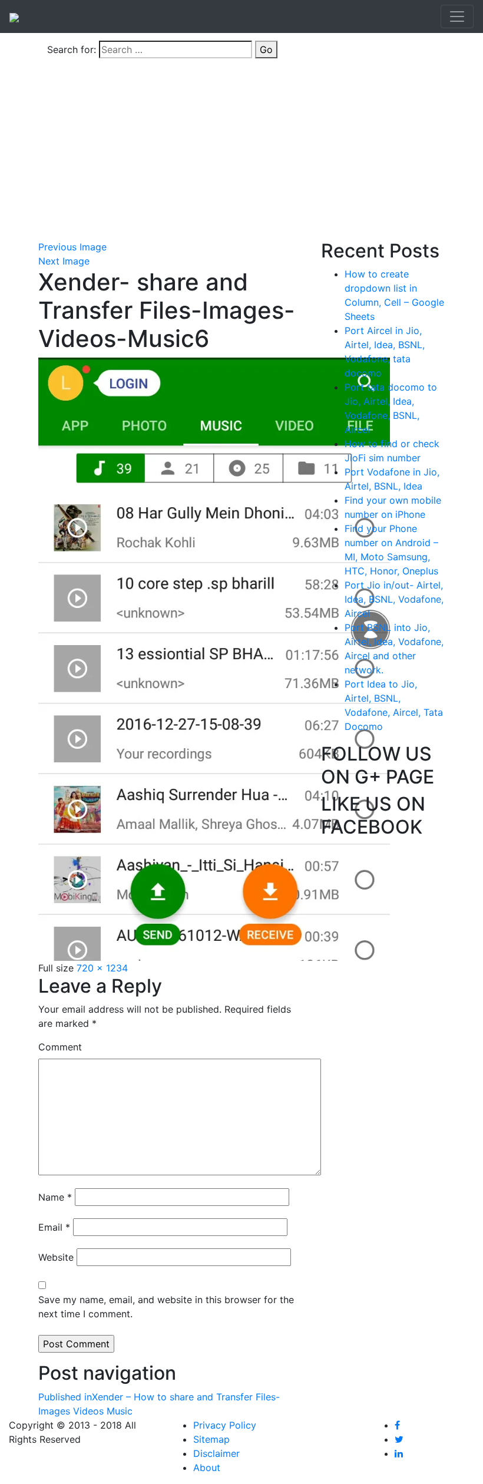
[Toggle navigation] (457, 16)
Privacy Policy (224, 1425)
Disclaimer (216, 1453)
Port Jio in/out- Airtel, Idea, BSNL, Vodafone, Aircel (394, 599)
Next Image (64, 261)
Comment (60, 1047)
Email (54, 1227)
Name (55, 1197)
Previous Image (72, 247)
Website (56, 1257)
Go (266, 49)
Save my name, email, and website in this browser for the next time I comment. (166, 1307)
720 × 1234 (102, 968)
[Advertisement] (241, 151)
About (206, 1467)
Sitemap (211, 1439)
